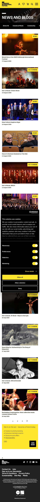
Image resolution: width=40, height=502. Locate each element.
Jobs (14, 469)
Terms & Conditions (9, 473)
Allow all (20, 277)
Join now (33, 444)
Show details (29, 271)
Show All (6, 26)
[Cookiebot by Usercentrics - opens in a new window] (29, 212)
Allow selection (20, 283)
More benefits (10, 438)
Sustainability (7, 476)
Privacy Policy (24, 473)
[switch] (35, 251)
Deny (20, 288)
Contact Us (6, 469)
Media (25, 476)
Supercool (23, 498)
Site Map (17, 476)
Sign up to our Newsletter (12, 471)
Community (31, 26)
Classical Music (18, 26)
